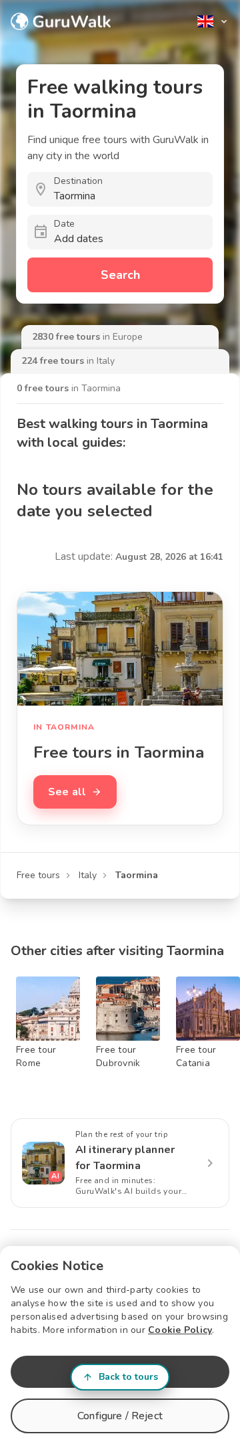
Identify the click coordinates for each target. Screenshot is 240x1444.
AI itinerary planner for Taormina (125, 1157)
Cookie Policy (180, 1330)
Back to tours (128, 1376)
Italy (88, 875)
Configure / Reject (120, 1416)
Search (120, 275)
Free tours (38, 875)
